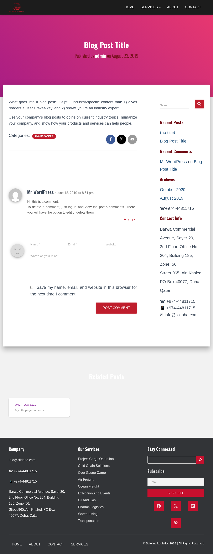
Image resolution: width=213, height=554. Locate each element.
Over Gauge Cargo (92, 472)
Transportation (88, 521)
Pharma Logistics (91, 507)
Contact (193, 7)
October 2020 (172, 189)
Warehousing (88, 514)
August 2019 (171, 198)
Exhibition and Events (94, 493)
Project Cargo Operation (96, 459)
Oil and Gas (87, 500)
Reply (130, 220)
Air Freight (85, 479)
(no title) (167, 132)
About (173, 7)
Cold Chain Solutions (94, 466)
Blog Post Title (173, 141)
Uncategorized (44, 136)
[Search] (200, 460)
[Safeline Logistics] (16, 7)
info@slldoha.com (22, 460)
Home (129, 7)
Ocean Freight (88, 486)
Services (150, 7)
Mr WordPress (40, 192)
